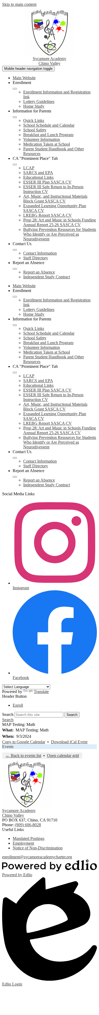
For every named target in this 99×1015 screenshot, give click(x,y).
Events (7, 746)
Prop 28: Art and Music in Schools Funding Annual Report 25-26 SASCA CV (59, 222)
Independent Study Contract (46, 277)
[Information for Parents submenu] (15, 117)
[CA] (15, 164)
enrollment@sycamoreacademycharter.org (37, 857)
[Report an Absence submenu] (15, 269)
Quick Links (33, 120)
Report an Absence (39, 272)
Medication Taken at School (46, 144)
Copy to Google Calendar (23, 742)
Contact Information (40, 253)
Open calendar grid (63, 755)
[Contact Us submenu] (15, 250)
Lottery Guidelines (38, 101)
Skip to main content (19, 4)
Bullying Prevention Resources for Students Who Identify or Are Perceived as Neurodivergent (59, 234)
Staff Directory (35, 258)
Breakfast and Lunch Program (48, 134)
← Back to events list (23, 755)
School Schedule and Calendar (48, 125)
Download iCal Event (69, 742)
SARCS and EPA (38, 172)
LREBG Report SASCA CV (47, 215)
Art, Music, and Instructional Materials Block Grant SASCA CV (55, 198)
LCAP (28, 168)
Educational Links (38, 177)
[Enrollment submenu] (15, 89)
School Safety (34, 130)
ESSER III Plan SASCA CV (47, 182)
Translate (41, 691)
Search (7, 714)
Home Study (33, 106)
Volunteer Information (41, 139)
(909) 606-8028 (28, 825)
